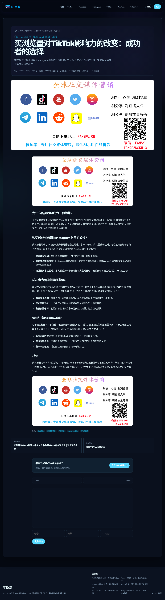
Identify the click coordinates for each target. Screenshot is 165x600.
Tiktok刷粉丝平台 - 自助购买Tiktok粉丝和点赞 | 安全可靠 (40, 31)
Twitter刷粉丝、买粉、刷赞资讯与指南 (105, 578)
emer (21, 71)
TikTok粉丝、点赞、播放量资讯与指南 (134, 584)
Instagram (97, 7)
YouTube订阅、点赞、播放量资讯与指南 (105, 592)
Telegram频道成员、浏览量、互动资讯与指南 (133, 592)
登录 (149, 7)
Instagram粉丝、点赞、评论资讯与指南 (105, 585)
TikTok (109, 7)
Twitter (70, 7)
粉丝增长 (41, 431)
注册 (157, 7)
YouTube (121, 7)
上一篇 (36, 480)
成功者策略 (84, 431)
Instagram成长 (73, 431)
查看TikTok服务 (119, 465)
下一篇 (128, 480)
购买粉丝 (61, 431)
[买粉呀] (12, 7)
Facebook (83, 7)
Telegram (134, 7)
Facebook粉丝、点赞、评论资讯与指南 (134, 579)
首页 (62, 7)
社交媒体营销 (51, 431)
